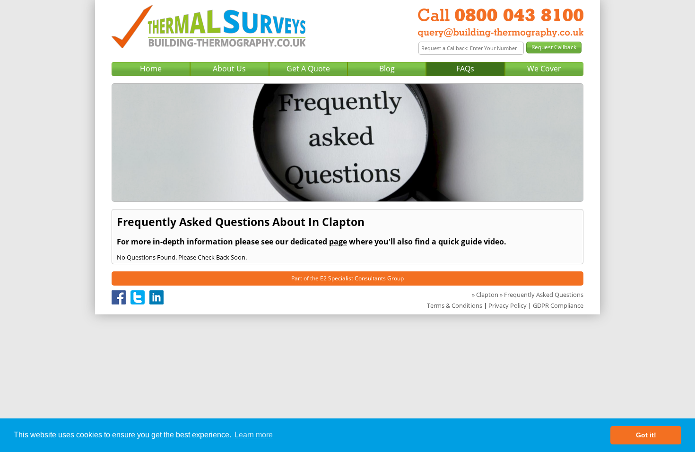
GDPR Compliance (558, 305)
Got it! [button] (646, 435)
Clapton (487, 294)
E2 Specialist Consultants (353, 278)
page (338, 241)
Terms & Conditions (454, 305)
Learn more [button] (254, 435)
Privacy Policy (507, 305)
